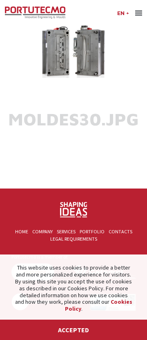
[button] (123, 13)
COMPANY (42, 231)
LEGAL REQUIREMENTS (73, 239)
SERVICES (66, 231)
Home (21, 231)
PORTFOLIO (92, 231)
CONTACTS (120, 231)
